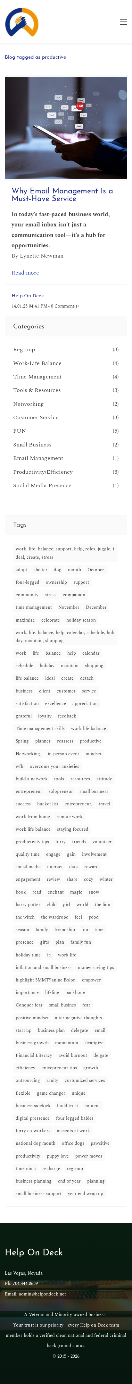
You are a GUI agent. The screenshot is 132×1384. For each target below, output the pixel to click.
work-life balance (88, 728)
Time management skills (40, 728)
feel (78, 917)
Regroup (24, 349)
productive (91, 741)
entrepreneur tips (59, 1068)
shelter (40, 569)
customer (66, 691)
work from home (33, 816)
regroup (75, 1168)
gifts (44, 942)
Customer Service (36, 417)
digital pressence (33, 1118)
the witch (25, 917)
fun (84, 929)
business (24, 691)
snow (94, 892)
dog (58, 569)
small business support (39, 1193)
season (22, 929)
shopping (94, 665)
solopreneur (61, 791)
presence (25, 942)
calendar (91, 653)
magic (76, 892)
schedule (24, 665)
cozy (88, 879)
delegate (79, 1030)
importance (27, 992)
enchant (56, 892)
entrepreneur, (78, 804)
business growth (32, 1043)
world (82, 904)
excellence (55, 703)
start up (23, 1030)
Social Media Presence (42, 485)
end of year (69, 1181)
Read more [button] (25, 272)
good (93, 917)
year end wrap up (85, 1193)
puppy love (58, 1156)
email (100, 1030)
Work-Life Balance (37, 363)
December (96, 607)
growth (90, 1068)
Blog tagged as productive (35, 57)
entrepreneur (29, 791)
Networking (28, 404)
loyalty (45, 716)
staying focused (72, 829)
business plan (51, 1030)
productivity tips (32, 841)
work (21, 653)
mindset (94, 754)
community (27, 594)
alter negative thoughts (78, 1018)
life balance (27, 678)
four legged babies (75, 1118)
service (89, 691)
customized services (85, 1080)
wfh (19, 766)
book (21, 892)
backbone (75, 992)
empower (91, 980)
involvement (94, 854)
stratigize (94, 1043)
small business (93, 791)
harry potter (28, 904)
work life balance (33, 829)
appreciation (85, 703)
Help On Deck (28, 296)
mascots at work (73, 1130)
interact (55, 866)
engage (53, 854)
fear (86, 1005)
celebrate (50, 620)
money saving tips (96, 967)
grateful (24, 716)
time (99, 929)
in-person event (63, 754)
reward (91, 866)
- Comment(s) (63, 306)
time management (34, 607)
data (73, 866)
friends (79, 841)
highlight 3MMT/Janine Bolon (46, 980)
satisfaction (27, 703)
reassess (65, 741)
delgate (101, 1055)
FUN (19, 431)
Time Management (37, 376)
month (74, 569)
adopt (21, 569)
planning (96, 1181)
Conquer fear (29, 1005)
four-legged (27, 582)
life (36, 653)
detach (87, 678)
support (81, 582)
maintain (69, 665)
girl (66, 904)
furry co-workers (33, 1130)
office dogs (73, 1143)
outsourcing (28, 1080)
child (52, 904)
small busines (62, 1005)
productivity (28, 1156)
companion (74, 594)
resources (80, 779)
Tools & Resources (37, 390)
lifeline (52, 992)
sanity (52, 1080)
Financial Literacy (34, 1055)
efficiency (25, 1068)
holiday (47, 665)
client (44, 691)
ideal (50, 678)
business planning (34, 1181)
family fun (80, 942)
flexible (23, 1093)
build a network (32, 779)
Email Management (38, 458)
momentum (66, 1043)
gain (71, 854)
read (36, 892)
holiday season (81, 620)
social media (28, 866)
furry (60, 841)
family (42, 929)
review (53, 879)
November (68, 607)
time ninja (26, 1168)
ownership (56, 582)
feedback (67, 716)
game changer (51, 1093)
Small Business (32, 444)
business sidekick (33, 1105)
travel (104, 804)
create (67, 678)
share (72, 879)
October (95, 569)
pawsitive (100, 1143)
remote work (69, 816)
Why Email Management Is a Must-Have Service (62, 195)
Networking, (28, 754)
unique (79, 1093)
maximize (25, 620)
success (23, 804)
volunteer (102, 841)
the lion (102, 904)
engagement (28, 879)
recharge (51, 1168)
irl (49, 955)
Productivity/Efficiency (43, 472)
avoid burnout (73, 1055)
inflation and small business (43, 967)
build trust (67, 1105)
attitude (104, 779)
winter (106, 879)
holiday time (28, 955)
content (92, 1105)
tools (59, 779)
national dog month (35, 1143)
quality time (28, 854)
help (71, 653)
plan (59, 942)
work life (67, 955)
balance (53, 653)
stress (50, 594)
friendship (64, 929)
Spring (22, 741)
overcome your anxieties (54, 766)
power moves (88, 1156)
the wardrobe (54, 917)
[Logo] (22, 21)
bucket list (47, 804)
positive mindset (32, 1018)
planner (43, 741)
